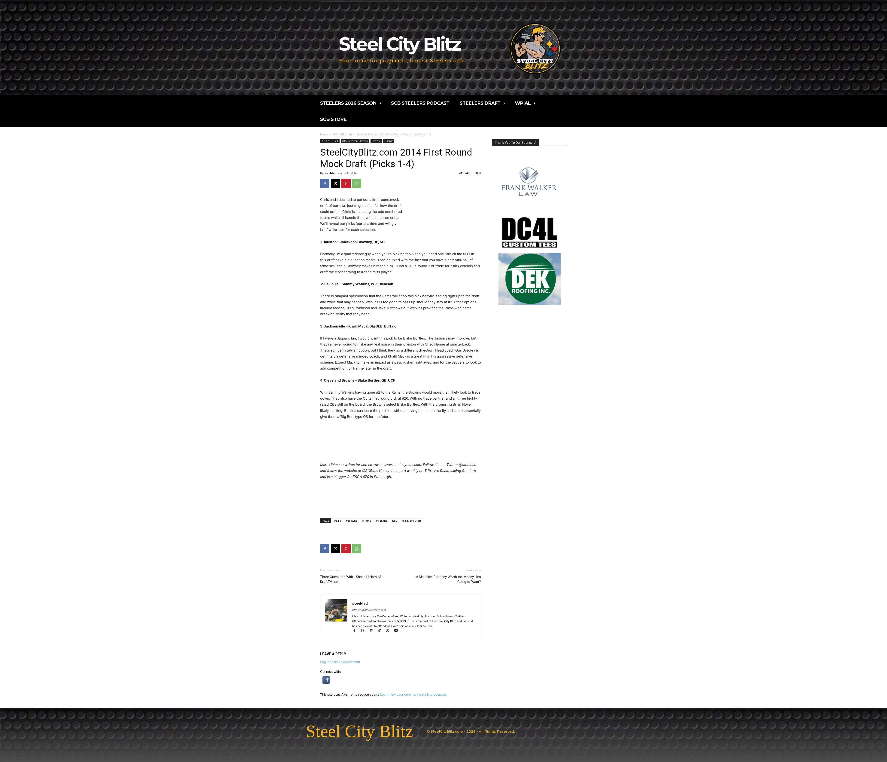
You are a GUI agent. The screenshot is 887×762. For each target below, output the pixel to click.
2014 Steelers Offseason (355, 141)
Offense (388, 141)
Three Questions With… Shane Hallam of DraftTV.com (350, 579)
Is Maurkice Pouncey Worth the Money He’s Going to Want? (448, 579)
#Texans (381, 520)
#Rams (366, 520)
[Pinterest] (346, 183)
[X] (335, 183)
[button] (326, 682)
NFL (394, 520)
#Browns (351, 520)
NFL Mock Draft (411, 520)
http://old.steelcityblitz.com (369, 610)
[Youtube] (397, 631)
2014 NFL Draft (342, 134)
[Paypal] (373, 631)
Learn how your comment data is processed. (413, 694)
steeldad (330, 173)
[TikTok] (381, 631)
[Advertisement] (443, 209)
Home (324, 134)
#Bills (337, 520)
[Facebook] (324, 183)
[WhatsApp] (356, 183)
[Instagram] (365, 631)
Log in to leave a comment (340, 662)
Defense (376, 141)
